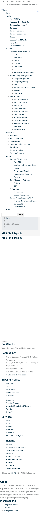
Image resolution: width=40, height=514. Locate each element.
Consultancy (14, 147)
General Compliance (17, 150)
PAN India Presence (17, 46)
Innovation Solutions (21, 117)
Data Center (18, 67)
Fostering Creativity (17, 153)
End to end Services (21, 120)
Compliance (18, 94)
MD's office (10, 465)
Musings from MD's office (19, 40)
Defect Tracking (15, 141)
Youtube (5, 478)
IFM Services (18, 58)
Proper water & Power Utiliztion (25, 201)
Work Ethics (18, 162)
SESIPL (13, 473)
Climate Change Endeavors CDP (21, 198)
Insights (8, 16)
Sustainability (18, 204)
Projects (17, 183)
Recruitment (14, 135)
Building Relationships (18, 34)
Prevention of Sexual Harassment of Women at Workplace (23, 174)
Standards (13, 28)
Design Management (21, 79)
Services (9, 49)
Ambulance (18, 105)
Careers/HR (10, 132)
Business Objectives (17, 31)
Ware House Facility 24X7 (15, 436)
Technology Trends (20, 108)
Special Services (16, 97)
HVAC (16, 55)
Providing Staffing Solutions (20, 144)
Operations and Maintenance (20, 52)
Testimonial (10, 395)
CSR (15, 186)
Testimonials (14, 189)
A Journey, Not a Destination (20, 22)
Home (8, 13)
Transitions (10, 384)
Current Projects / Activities (20, 180)
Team (8, 387)
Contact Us (9, 412)
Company (9, 156)
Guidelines (13, 37)
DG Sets (17, 64)
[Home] (4, 10)
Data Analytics (19, 114)
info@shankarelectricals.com (16, 375)
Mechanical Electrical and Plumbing (18, 406)
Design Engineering (21, 82)
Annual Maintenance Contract (24, 73)
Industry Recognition (21, 195)
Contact (8, 210)
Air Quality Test (19, 129)
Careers (7, 508)
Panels (16, 61)
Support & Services (12, 392)
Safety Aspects (19, 207)
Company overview (11, 505)
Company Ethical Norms (18, 159)
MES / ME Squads (20, 102)
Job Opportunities (16, 138)
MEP (15, 85)
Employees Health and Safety (24, 88)
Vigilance (17, 91)
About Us (9, 444)
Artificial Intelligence (21, 111)
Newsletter (14, 43)
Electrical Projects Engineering (21, 76)
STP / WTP (18, 70)
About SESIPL (15, 19)
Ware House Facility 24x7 (23, 100)
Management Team (11, 511)
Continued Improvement (18, 25)
